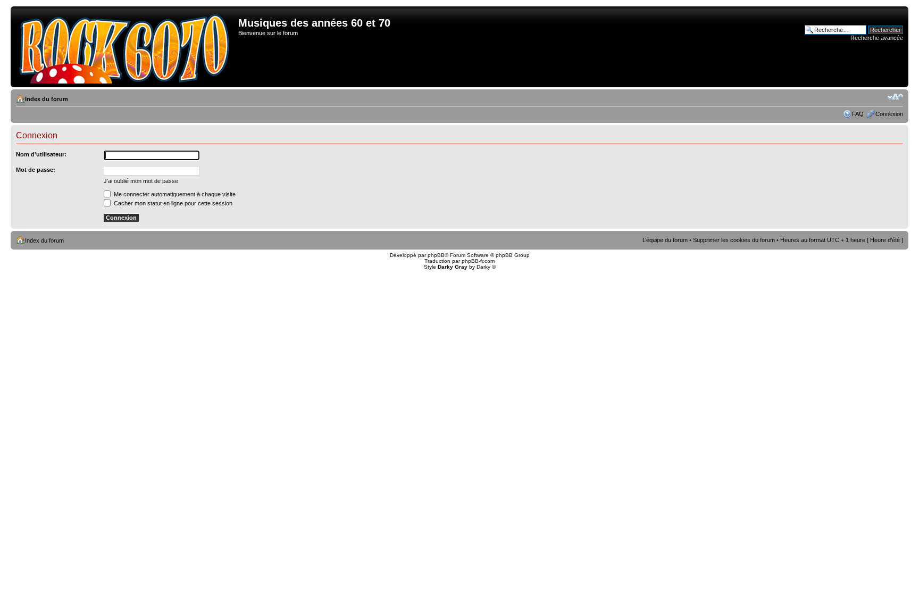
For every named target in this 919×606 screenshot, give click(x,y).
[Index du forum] (125, 47)
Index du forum (46, 99)
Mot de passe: (35, 170)
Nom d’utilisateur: (41, 154)
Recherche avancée (876, 38)
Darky (483, 267)
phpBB (436, 255)
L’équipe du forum (665, 240)
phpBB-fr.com (478, 261)
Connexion (889, 114)
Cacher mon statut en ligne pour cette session (172, 203)
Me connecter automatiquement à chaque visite (174, 194)
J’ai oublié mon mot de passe (141, 181)
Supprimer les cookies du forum (734, 240)
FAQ (858, 114)
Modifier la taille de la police (895, 97)
